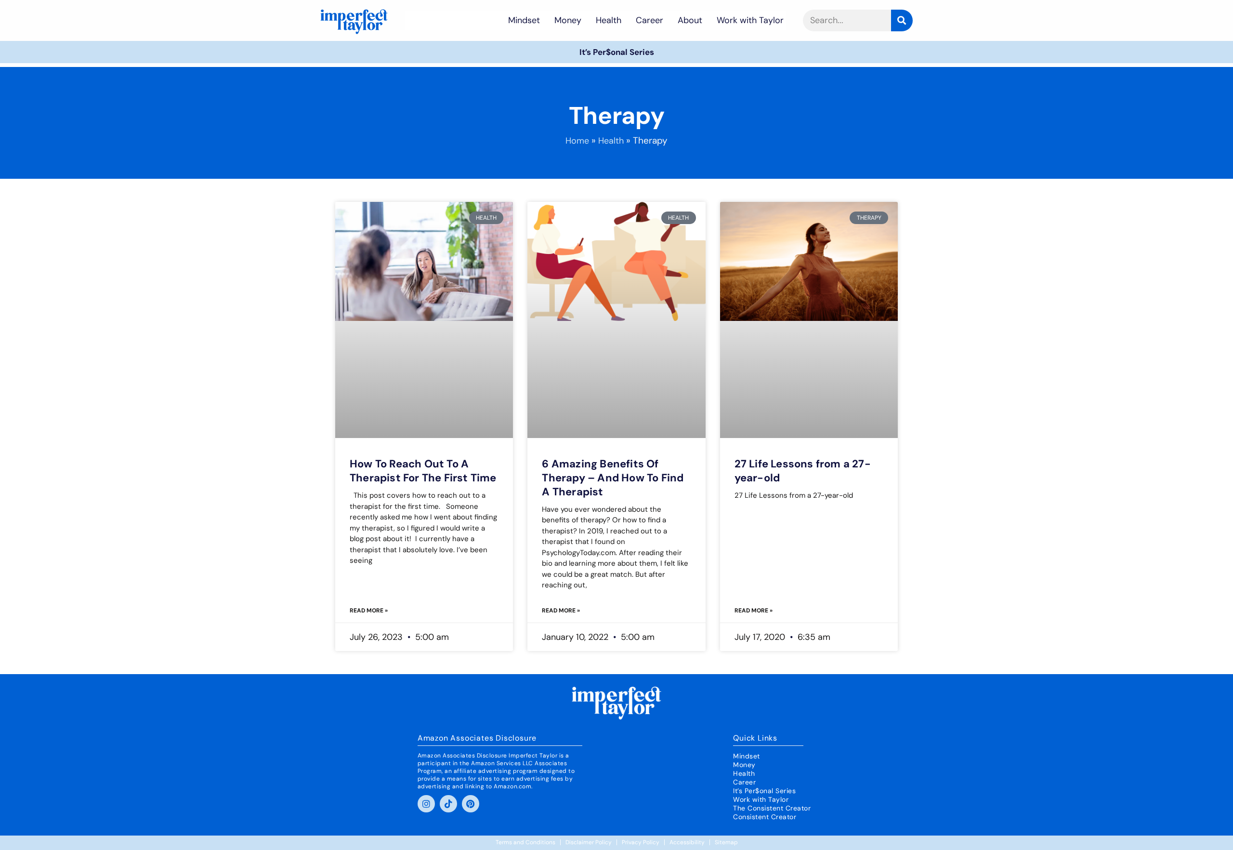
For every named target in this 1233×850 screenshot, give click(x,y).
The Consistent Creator (772, 808)
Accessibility (687, 842)
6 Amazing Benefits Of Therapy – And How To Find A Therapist (612, 478)
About (690, 20)
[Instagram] (426, 803)
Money (567, 20)
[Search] (902, 20)
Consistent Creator (764, 816)
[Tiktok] (448, 803)
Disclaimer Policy (588, 842)
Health (608, 20)
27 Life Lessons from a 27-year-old (803, 471)
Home (577, 140)
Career (649, 20)
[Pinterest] (470, 803)
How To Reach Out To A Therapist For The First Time (423, 471)
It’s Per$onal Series (616, 52)
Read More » (369, 610)
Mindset (524, 20)
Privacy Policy (640, 842)
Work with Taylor (750, 20)
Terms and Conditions (525, 842)
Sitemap (726, 842)
